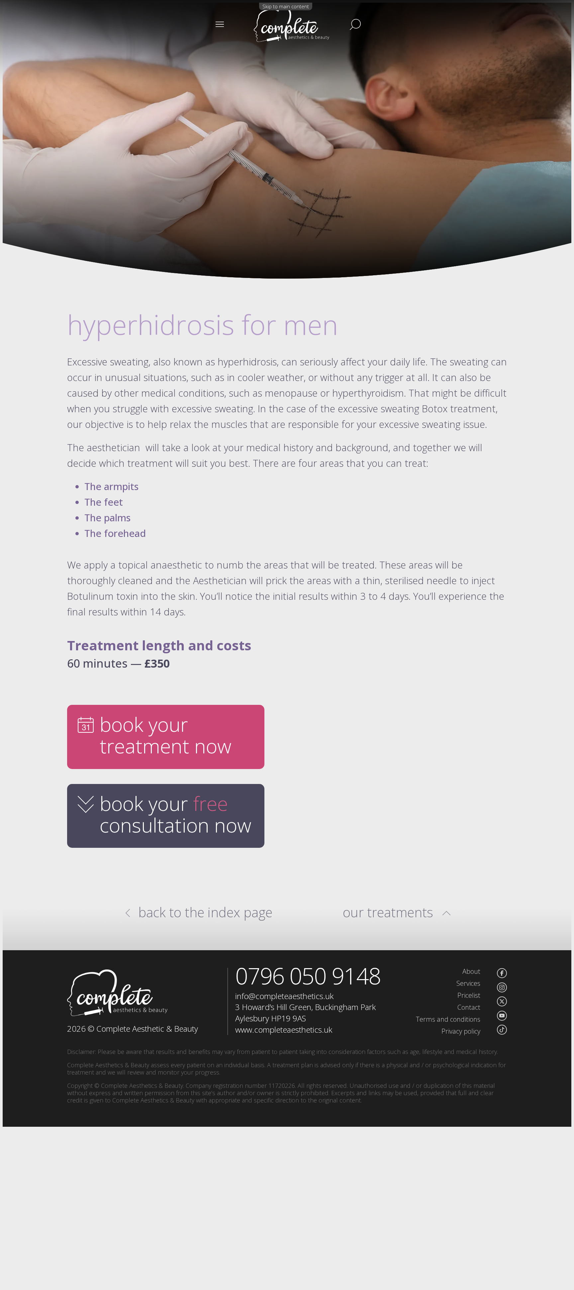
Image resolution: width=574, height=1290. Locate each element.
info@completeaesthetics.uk (284, 995)
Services (468, 983)
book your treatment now (166, 735)
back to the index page (205, 912)
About (471, 971)
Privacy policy (460, 1031)
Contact (468, 1007)
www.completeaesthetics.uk (283, 1029)
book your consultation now (175, 814)
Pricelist (468, 995)
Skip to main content (285, 6)
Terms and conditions (448, 1019)
